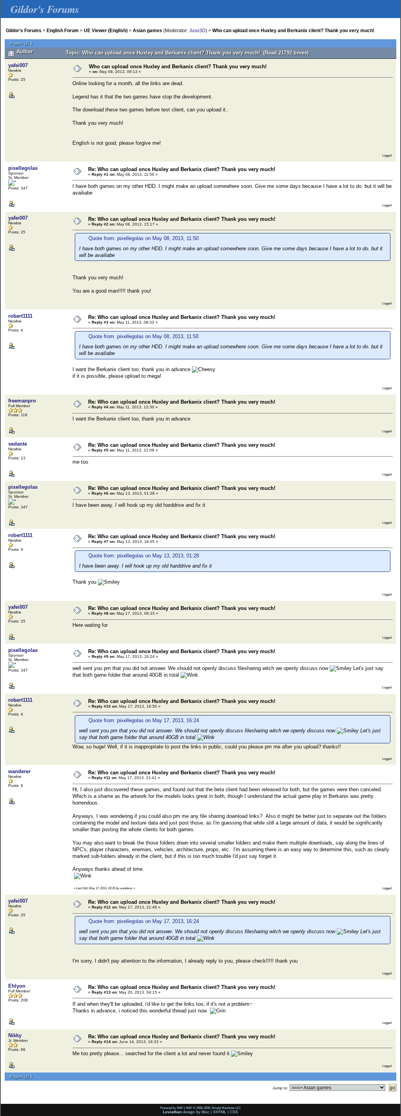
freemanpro (22, 401)
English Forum (63, 30)
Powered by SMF (171, 1108)
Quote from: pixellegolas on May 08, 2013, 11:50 (144, 238)
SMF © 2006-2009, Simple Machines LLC (213, 1108)
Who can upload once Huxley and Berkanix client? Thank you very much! (293, 30)
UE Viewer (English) (106, 30)
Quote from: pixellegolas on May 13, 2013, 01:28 (144, 556)
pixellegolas (23, 168)
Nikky (15, 1035)
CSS (234, 1112)
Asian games (147, 30)
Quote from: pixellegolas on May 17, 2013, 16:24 (144, 720)
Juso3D (197, 30)
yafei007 (18, 65)
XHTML (219, 1112)
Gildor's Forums (24, 30)
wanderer (19, 771)
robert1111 (20, 316)
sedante (17, 444)
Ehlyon (16, 986)
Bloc (206, 1112)
